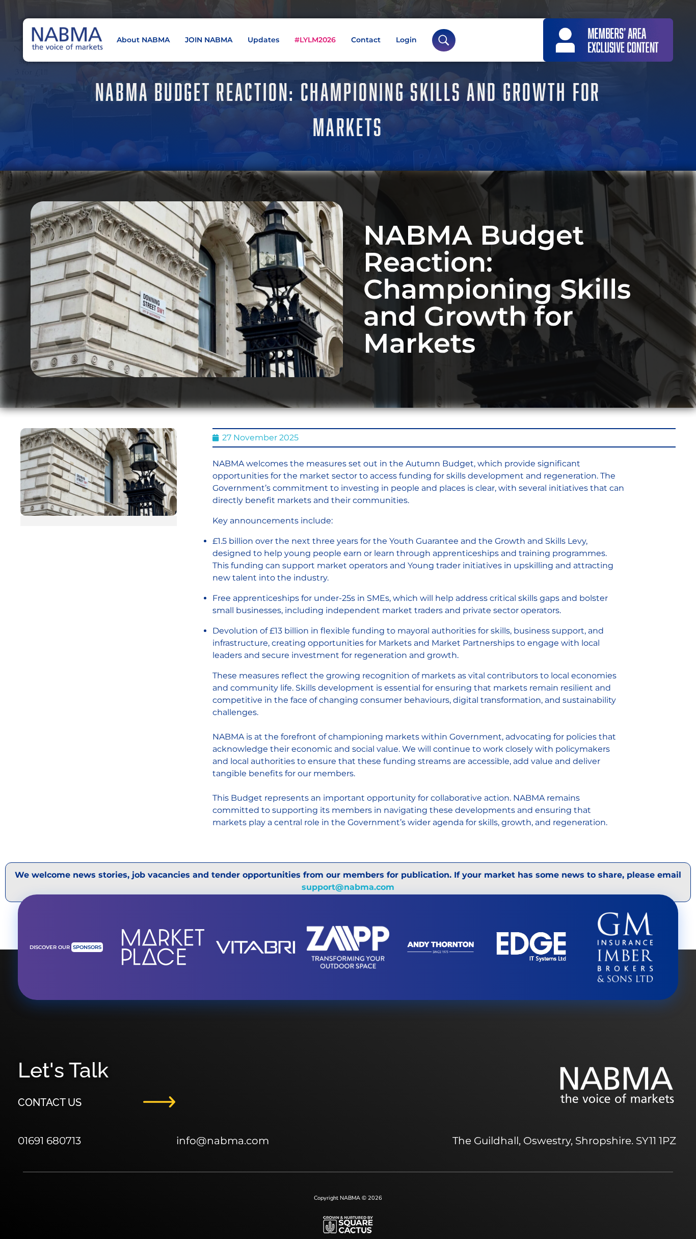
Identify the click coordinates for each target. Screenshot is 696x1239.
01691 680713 (49, 1141)
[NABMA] (66, 38)
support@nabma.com (348, 887)
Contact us (50, 1102)
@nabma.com (232, 1141)
